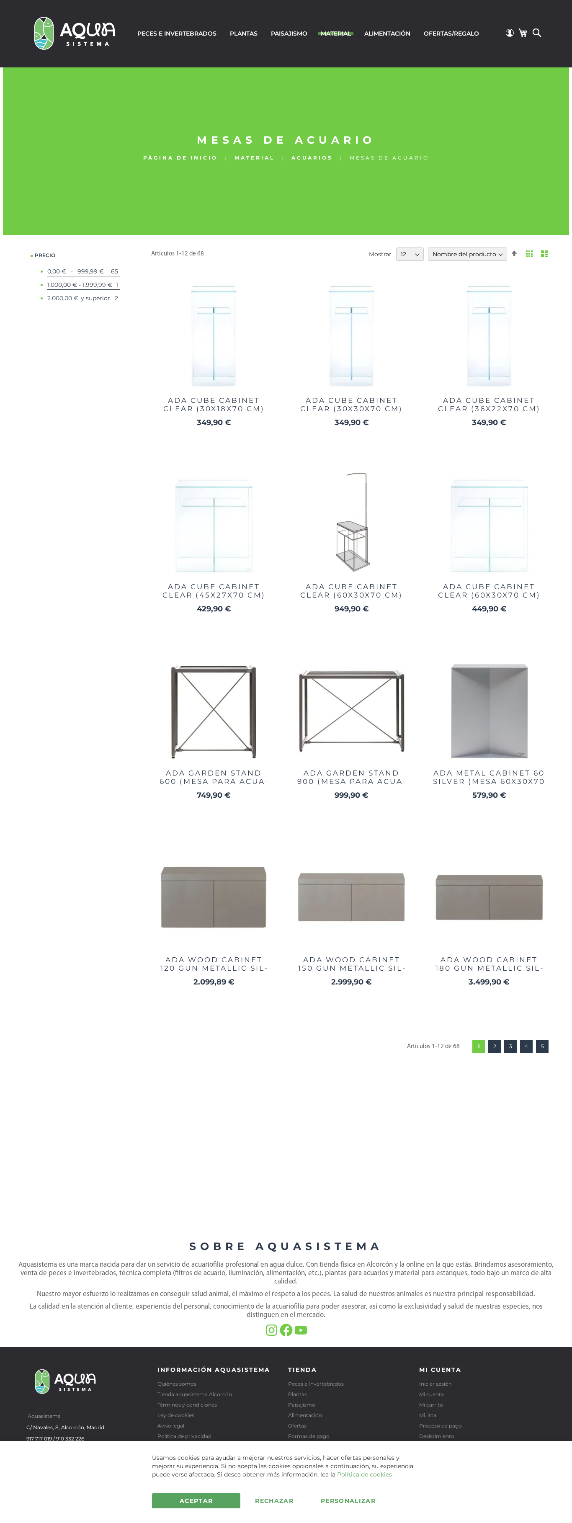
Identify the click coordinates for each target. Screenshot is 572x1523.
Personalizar (348, 1501)
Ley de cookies (175, 1415)
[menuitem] (177, 34)
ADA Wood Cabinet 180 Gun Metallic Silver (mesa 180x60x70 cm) (489, 972)
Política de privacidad (184, 1436)
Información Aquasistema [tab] (213, 1370)
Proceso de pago (440, 1425)
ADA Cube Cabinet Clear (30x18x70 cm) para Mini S (214, 408)
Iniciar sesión (435, 1384)
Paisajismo (301, 1405)
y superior (85, 298)
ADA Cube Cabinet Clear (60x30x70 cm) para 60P (489, 595)
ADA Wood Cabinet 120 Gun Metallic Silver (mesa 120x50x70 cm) (214, 972)
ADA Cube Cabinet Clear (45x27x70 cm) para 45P (213, 595)
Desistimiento (436, 1436)
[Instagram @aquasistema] (272, 1334)
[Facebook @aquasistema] (287, 1334)
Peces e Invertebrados (316, 1384)
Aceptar (196, 1501)
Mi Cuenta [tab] (440, 1370)
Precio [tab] (45, 255)
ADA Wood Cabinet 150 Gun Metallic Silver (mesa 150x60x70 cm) (351, 972)
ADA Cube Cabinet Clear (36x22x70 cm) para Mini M (489, 408)
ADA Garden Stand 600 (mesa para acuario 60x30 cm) (214, 781)
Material (256, 158)
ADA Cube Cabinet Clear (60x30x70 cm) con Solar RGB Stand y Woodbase (351, 599)
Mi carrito (431, 1405)
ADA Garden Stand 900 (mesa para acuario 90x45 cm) (351, 781)
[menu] (308, 34)
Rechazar (274, 1501)
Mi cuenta (431, 1394)
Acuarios (313, 158)
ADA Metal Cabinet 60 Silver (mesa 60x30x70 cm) (489, 781)
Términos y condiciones (187, 1405)
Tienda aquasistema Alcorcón (194, 1394)
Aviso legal (170, 1425)
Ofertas (297, 1425)
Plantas (297, 1394)
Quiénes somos (176, 1384)
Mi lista (427, 1415)
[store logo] (75, 32)
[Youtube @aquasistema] (300, 1334)
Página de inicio (182, 158)
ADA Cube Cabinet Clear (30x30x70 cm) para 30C (351, 408)
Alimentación (305, 1415)
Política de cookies (364, 1474)
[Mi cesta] (522, 33)
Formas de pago (309, 1436)
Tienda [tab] (302, 1370)
